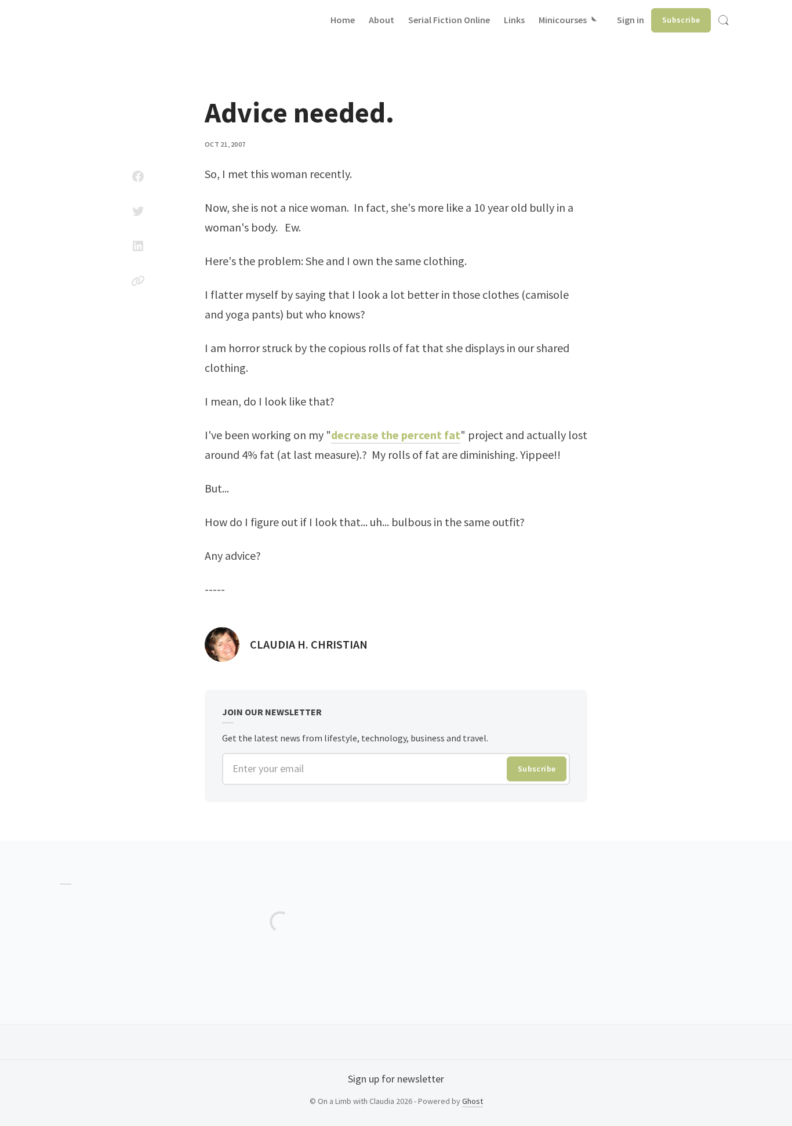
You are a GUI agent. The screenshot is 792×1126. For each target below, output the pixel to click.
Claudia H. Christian (309, 644)
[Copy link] (138, 280)
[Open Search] (723, 20)
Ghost (472, 1101)
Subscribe (681, 20)
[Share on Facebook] (138, 176)
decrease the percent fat (395, 435)
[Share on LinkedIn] (138, 246)
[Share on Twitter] (138, 211)
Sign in (630, 20)
